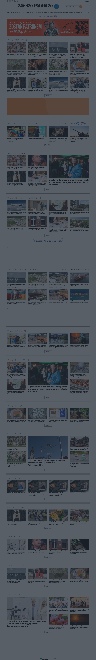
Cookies (34, 352)
